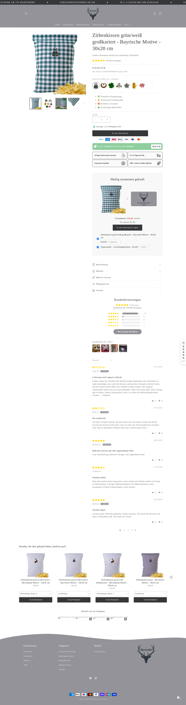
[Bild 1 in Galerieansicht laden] (35, 103)
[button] (26, 13)
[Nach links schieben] (26, 103)
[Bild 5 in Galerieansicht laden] (74, 103)
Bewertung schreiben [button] (127, 332)
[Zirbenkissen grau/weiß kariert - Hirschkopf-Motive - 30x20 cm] (35, 564)
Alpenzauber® (89, 699)
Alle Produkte (99, 652)
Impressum (27, 652)
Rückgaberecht (64, 661)
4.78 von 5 (134, 305)
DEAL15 (155, 146)
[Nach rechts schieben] (83, 103)
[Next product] (171, 577)
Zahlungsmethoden (66, 656)
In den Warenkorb (35, 600)
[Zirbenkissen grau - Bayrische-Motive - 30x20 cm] (150, 564)
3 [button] (128, 530)
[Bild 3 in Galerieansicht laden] (48, 103)
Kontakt (62, 669)
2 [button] (124, 530)
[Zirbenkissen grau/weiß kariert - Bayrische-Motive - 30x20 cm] (73, 564)
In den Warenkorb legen (127, 228)
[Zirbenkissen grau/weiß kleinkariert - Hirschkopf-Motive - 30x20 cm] (112, 564)
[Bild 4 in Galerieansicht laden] (61, 103)
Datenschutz (28, 656)
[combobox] (114, 242)
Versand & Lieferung (67, 652)
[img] (98, 367)
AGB (25, 665)
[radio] (95, 85)
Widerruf (26, 661)
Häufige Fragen (65, 665)
